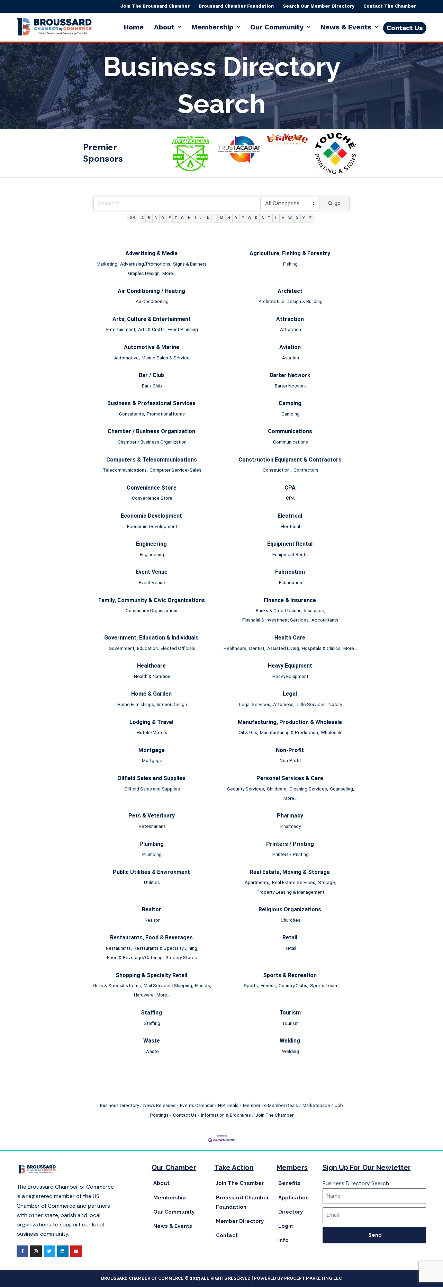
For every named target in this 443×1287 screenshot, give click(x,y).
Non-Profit (290, 750)
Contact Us (185, 1115)
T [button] (269, 218)
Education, (148, 648)
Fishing (290, 264)
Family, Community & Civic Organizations (151, 600)
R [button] (256, 218)
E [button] (170, 218)
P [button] (243, 218)
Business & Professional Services (151, 403)
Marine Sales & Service (166, 357)
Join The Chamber (274, 1115)
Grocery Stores (181, 957)
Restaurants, (119, 948)
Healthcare (151, 665)
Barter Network (290, 375)
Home (134, 27)
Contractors (305, 470)
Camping (290, 403)
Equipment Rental (290, 543)
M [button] (221, 218)
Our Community (277, 27)
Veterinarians (152, 826)
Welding (290, 1040)
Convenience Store (152, 487)
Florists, (203, 985)
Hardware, (144, 995)
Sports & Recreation (290, 975)
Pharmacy (290, 815)
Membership (212, 27)
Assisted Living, (283, 648)
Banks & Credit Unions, (279, 610)
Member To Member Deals (270, 1105)
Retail (289, 937)
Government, (122, 648)
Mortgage (151, 750)
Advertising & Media (151, 253)
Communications (290, 431)
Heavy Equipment (290, 665)
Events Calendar (197, 1105)
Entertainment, (121, 329)
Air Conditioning (152, 301)
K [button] (208, 218)
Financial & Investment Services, (276, 620)
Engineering (151, 543)
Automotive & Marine (151, 347)
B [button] (149, 218)
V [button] (283, 218)
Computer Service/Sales (175, 470)
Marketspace (316, 1105)
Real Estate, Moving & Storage (290, 872)
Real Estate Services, (294, 882)
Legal (290, 693)
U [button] (276, 218)
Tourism (290, 1012)
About (164, 27)
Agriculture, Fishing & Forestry (290, 253)
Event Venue (152, 572)
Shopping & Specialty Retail (151, 975)
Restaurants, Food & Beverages (151, 937)
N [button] (228, 218)
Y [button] (303, 218)
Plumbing (151, 844)
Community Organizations (152, 610)
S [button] (262, 218)
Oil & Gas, (248, 732)
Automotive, (127, 357)
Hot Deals (228, 1105)
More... (169, 273)
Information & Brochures (226, 1115)
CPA (290, 487)
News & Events (345, 27)
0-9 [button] (132, 218)
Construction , (277, 470)
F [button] (176, 218)
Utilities (152, 882)
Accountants (324, 620)
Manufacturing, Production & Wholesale (290, 722)
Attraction (290, 319)
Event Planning (183, 329)
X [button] (297, 218)
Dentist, (257, 648)
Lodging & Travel (151, 722)
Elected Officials (178, 648)
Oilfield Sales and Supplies (151, 778)
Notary (335, 704)
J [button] (201, 218)
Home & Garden (151, 693)
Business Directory (119, 1105)
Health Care (289, 637)
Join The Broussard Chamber (155, 6)
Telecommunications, (125, 470)
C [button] (155, 218)
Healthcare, (235, 648)
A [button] (142, 218)
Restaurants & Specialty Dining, (166, 948)
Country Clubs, (293, 985)
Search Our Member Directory (318, 6)
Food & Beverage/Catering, (135, 957)
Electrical (290, 515)
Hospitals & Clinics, (322, 648)
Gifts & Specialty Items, (117, 985)
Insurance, (314, 610)
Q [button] (249, 218)
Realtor (151, 909)
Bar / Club (151, 375)
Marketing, (107, 264)
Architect (290, 291)
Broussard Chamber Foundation (236, 6)
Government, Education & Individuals (151, 637)
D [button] (162, 218)
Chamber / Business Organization (151, 431)
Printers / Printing (290, 844)
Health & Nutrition (152, 676)
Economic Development (151, 515)
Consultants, (132, 414)
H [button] (189, 218)
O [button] (235, 218)
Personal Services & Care (289, 778)
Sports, (251, 985)
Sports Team (323, 985)
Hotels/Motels (152, 732)
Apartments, (257, 882)
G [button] (182, 218)
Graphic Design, (144, 273)
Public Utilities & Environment (151, 872)
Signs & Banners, (190, 264)
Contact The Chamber (389, 6)
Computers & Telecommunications (151, 459)
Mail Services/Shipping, (168, 985)
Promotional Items (166, 414)
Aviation (290, 347)
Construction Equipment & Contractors (290, 459)
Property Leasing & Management (290, 892)
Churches (290, 920)
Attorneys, (284, 704)
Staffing (151, 1012)
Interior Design (172, 704)
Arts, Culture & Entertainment (151, 319)
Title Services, (311, 704)
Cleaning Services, (308, 789)
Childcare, (277, 789)
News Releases (159, 1105)
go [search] (337, 203)
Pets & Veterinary (151, 815)
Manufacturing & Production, (289, 732)
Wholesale (332, 732)
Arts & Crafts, (152, 329)
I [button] (195, 218)
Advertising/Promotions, (145, 264)
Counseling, (342, 789)
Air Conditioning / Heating (151, 291)
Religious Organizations (290, 909)
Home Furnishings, (136, 704)
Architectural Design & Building (291, 301)
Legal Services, (255, 704)
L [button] (215, 218)
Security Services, (246, 789)
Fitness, (269, 985)
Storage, (327, 882)
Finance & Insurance (290, 600)
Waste (151, 1040)
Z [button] (310, 218)
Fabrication (290, 572)
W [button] (290, 218)
